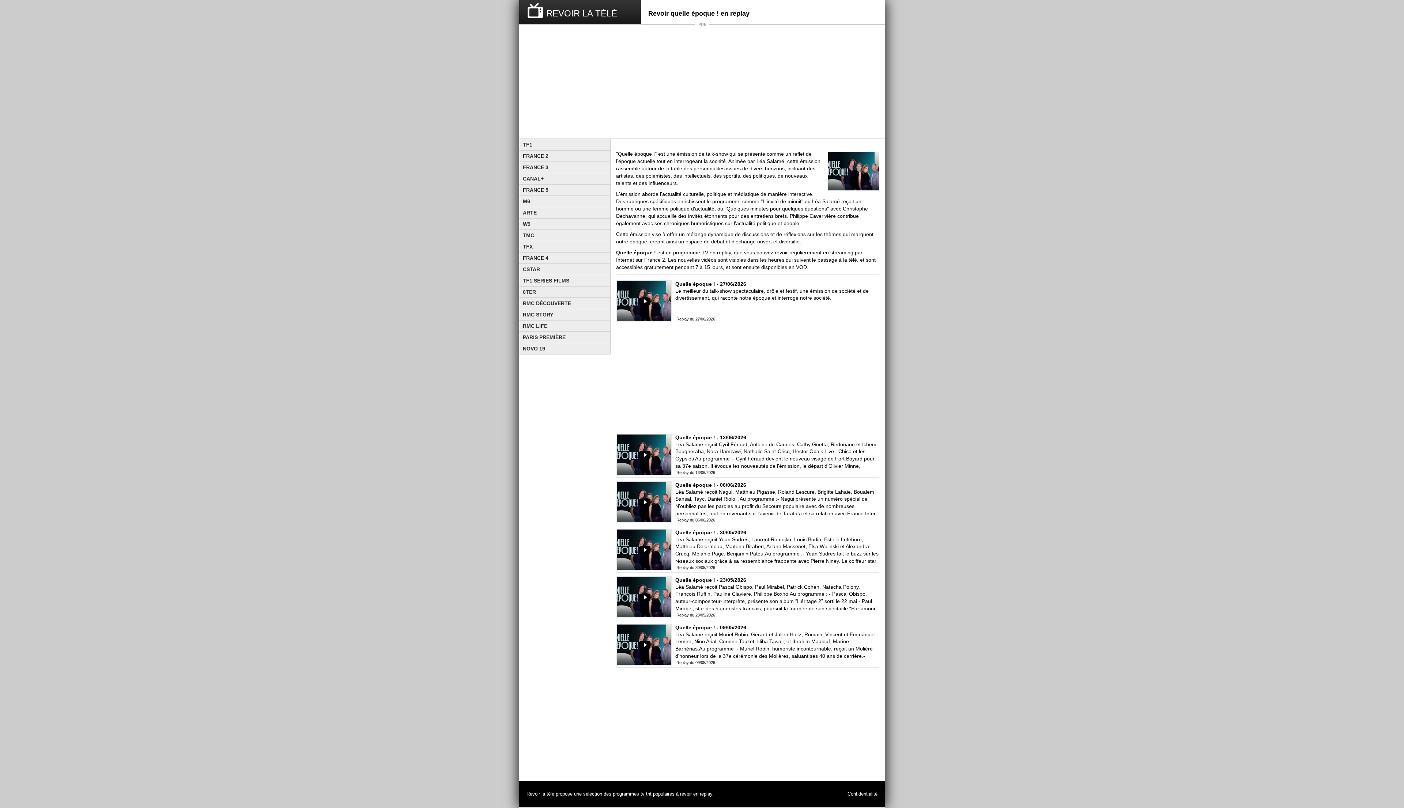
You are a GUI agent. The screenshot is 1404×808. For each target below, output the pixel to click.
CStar (531, 269)
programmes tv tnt (632, 794)
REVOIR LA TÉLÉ (581, 13)
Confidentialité (863, 794)
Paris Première (544, 337)
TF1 (527, 145)
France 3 (535, 167)
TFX (528, 247)
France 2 (535, 156)
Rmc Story (538, 315)
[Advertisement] (702, 82)
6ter (529, 292)
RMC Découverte (547, 303)
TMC (528, 235)
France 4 (535, 258)
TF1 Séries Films (546, 281)
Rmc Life (535, 326)
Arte (530, 213)
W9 (527, 224)
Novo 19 (534, 349)
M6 (526, 201)
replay (706, 794)
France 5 (535, 190)
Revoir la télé (540, 794)
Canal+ (533, 179)
